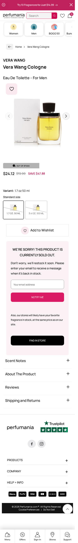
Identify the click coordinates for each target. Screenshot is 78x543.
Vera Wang (14, 60)
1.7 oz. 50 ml (15, 213)
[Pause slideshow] (3, 5)
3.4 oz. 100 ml (38, 213)
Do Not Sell (49, 509)
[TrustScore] (54, 427)
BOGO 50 (54, 33)
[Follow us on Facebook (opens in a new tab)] (32, 444)
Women (13, 33)
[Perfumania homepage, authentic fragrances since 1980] (14, 15)
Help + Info (15, 482)
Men (33, 33)
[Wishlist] (62, 15)
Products (15, 460)
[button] (70, 15)
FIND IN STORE (37, 340)
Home (18, 47)
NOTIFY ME (37, 297)
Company (14, 471)
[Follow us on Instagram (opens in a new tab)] (41, 444)
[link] (9, 47)
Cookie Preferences (29, 509)
